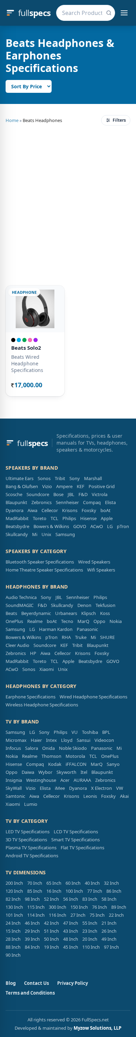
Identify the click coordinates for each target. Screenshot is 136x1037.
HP (33, 653)
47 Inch (70, 923)
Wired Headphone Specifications (93, 697)
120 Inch (14, 891)
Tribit (60, 478)
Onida (48, 748)
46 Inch (32, 923)
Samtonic (15, 796)
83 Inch (89, 899)
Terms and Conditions (30, 993)
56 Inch (70, 899)
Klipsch (88, 613)
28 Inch (13, 939)
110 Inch (91, 947)
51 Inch (51, 931)
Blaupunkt (16, 502)
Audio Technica (21, 597)
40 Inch (92, 883)
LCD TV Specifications (76, 831)
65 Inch (53, 883)
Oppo (99, 621)
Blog (11, 983)
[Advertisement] (68, 204)
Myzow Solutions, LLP (97, 1028)
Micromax (16, 740)
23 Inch (89, 931)
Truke (80, 637)
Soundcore (38, 494)
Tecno (67, 621)
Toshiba (90, 732)
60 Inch (73, 883)
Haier (36, 740)
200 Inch (14, 883)
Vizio (47, 486)
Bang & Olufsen (22, 486)
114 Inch (36, 915)
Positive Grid (102, 486)
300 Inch (57, 907)
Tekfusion (105, 605)
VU (74, 732)
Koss (105, 613)
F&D (83, 494)
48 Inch (70, 939)
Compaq (92, 502)
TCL (54, 518)
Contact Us (36, 983)
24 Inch (13, 923)
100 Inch (74, 891)
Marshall (93, 478)
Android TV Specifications (32, 855)
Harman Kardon (56, 629)
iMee (60, 788)
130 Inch (14, 907)
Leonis (90, 796)
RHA (66, 637)
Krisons (69, 510)
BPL (106, 732)
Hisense (88, 518)
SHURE (107, 637)
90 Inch (13, 955)
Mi (34, 534)
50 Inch (51, 939)
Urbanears (66, 613)
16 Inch (53, 891)
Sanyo (113, 764)
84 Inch (32, 947)
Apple (107, 518)
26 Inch (108, 931)
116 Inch (57, 915)
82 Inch (13, 899)
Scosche (14, 494)
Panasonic (87, 629)
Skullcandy (17, 534)
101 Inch (14, 915)
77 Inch (94, 891)
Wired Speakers (94, 562)
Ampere (64, 486)
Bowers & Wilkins (51, 526)
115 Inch (36, 907)
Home (12, 120)
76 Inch (99, 907)
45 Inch (70, 947)
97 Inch (111, 947)
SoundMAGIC (19, 605)
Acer (64, 780)
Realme (35, 621)
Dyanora (14, 510)
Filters (119, 120)
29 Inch (32, 931)
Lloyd (67, 740)
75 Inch (97, 915)
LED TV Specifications (28, 831)
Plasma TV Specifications (31, 847)
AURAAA (82, 780)
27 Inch (77, 915)
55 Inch (89, 923)
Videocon (104, 740)
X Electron (101, 788)
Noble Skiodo (73, 748)
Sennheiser (67, 502)
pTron (123, 526)
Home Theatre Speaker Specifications (44, 570)
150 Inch (79, 907)
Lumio (30, 804)
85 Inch (34, 891)
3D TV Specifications (26, 839)
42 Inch (51, 923)
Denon (84, 605)
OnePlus (14, 621)
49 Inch (108, 939)
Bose (58, 494)
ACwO (96, 526)
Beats (11, 613)
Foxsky (89, 510)
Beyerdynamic (36, 613)
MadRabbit (17, 518)
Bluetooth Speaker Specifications (40, 562)
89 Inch (118, 907)
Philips (69, 518)
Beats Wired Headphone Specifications (27, 364)
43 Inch (70, 931)
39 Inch (32, 939)
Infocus (13, 748)
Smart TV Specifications (75, 839)
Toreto (39, 518)
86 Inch (113, 891)
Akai (124, 796)
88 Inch (13, 947)
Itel (84, 772)
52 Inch (51, 899)
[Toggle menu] (124, 13)
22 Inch (116, 915)
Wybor (45, 772)
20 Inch (89, 939)
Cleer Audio (17, 645)
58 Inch (108, 899)
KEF (80, 486)
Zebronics (41, 502)
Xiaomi (46, 669)
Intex (51, 740)
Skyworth (66, 772)
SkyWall (14, 788)
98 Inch (32, 899)
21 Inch (108, 923)
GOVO (79, 526)
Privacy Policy (72, 983)
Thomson (51, 756)
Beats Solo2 (26, 347)
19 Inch (51, 947)
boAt (105, 510)
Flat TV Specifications (82, 847)
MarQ (83, 621)
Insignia (14, 780)
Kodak (54, 764)
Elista (110, 502)
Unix (46, 534)
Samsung (65, 534)
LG (110, 526)
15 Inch (13, 931)
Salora (31, 748)
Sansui (83, 740)
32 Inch (111, 883)
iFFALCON (76, 764)
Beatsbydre (17, 526)
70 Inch (34, 883)
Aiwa (32, 510)
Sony (74, 478)
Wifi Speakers (101, 570)
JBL (71, 494)
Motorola (75, 756)
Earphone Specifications (30, 697)
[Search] (109, 13)
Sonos (44, 478)
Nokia (115, 621)
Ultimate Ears (19, 478)
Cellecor (49, 510)
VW (119, 788)
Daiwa (28, 772)
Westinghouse (41, 780)
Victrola (99, 494)
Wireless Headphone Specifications (42, 705)
